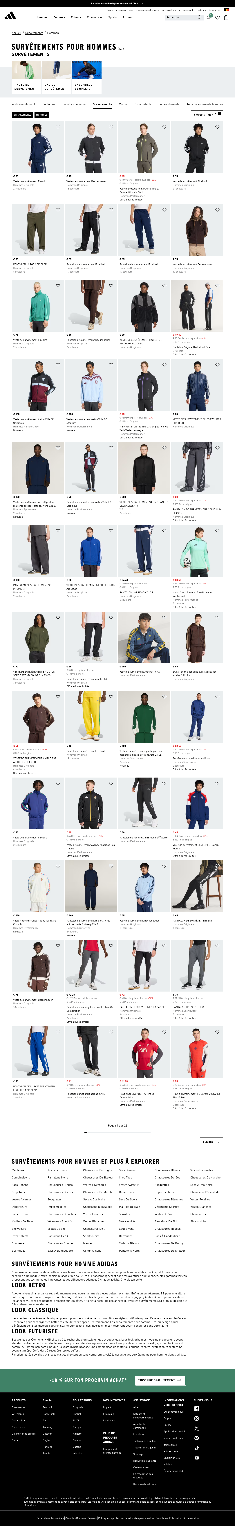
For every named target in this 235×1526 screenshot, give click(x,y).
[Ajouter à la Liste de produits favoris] (58, 127)
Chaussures (94, 17)
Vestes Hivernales (94, 1185)
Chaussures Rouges (60, 1243)
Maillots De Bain (22, 1221)
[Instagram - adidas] (208, 1419)
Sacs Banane (20, 1185)
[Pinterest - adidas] (208, 1439)
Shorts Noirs (91, 1236)
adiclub (202, 10)
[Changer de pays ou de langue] (227, 10)
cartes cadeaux (169, 10)
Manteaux (18, 1170)
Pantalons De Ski (58, 1236)
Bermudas (18, 1250)
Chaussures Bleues (60, 1185)
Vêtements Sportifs (60, 1221)
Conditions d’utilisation (169, 1518)
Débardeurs (19, 1207)
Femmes (59, 17)
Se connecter (215, 10)
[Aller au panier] (226, 17)
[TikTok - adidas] (208, 1449)
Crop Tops (18, 1192)
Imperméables (57, 1207)
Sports (112, 17)
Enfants (76, 17)
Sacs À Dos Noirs (94, 1199)
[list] (117, 104)
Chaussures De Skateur (98, 1177)
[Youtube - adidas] (208, 1458)
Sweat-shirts (20, 1236)
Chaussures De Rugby (97, 1170)
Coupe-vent (19, 1243)
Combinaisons (21, 1177)
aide (131, 10)
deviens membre (187, 10)
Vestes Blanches (93, 1221)
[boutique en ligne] (10, 15)
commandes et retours (147, 10)
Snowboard (19, 1228)
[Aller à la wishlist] (217, 17)
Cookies (92, 1518)
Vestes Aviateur (21, 1199)
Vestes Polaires (93, 1214)
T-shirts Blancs (58, 1170)
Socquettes (55, 1199)
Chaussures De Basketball (93, 1229)
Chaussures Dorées (60, 1192)
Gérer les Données (75, 1518)
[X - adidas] (208, 1429)
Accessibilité (191, 1518)
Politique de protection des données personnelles (126, 1518)
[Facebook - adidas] (208, 1409)
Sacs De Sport (21, 1214)
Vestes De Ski (56, 1228)
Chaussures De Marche (98, 1192)
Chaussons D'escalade (97, 1207)
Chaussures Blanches (62, 1214)
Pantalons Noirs (58, 1177)
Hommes (42, 17)
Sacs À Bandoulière (60, 1250)
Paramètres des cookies (50, 1518)
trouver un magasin (116, 10)
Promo (127, 17)
